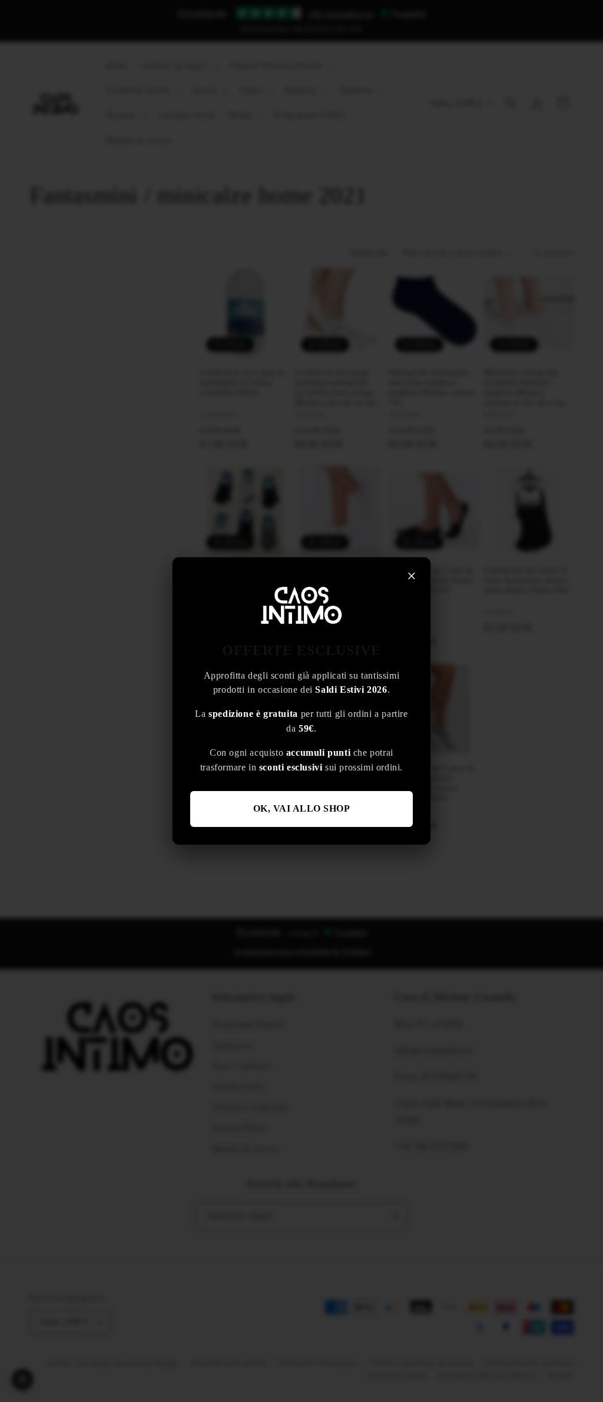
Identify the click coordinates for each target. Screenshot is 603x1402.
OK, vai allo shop (301, 808)
